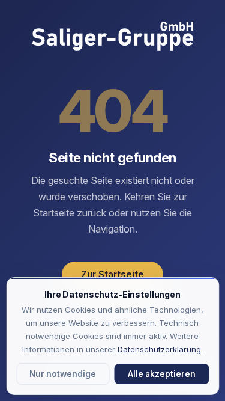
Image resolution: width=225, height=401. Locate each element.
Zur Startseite (112, 274)
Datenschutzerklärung (159, 349)
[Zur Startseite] (112, 37)
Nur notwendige (62, 374)
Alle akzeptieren (162, 374)
